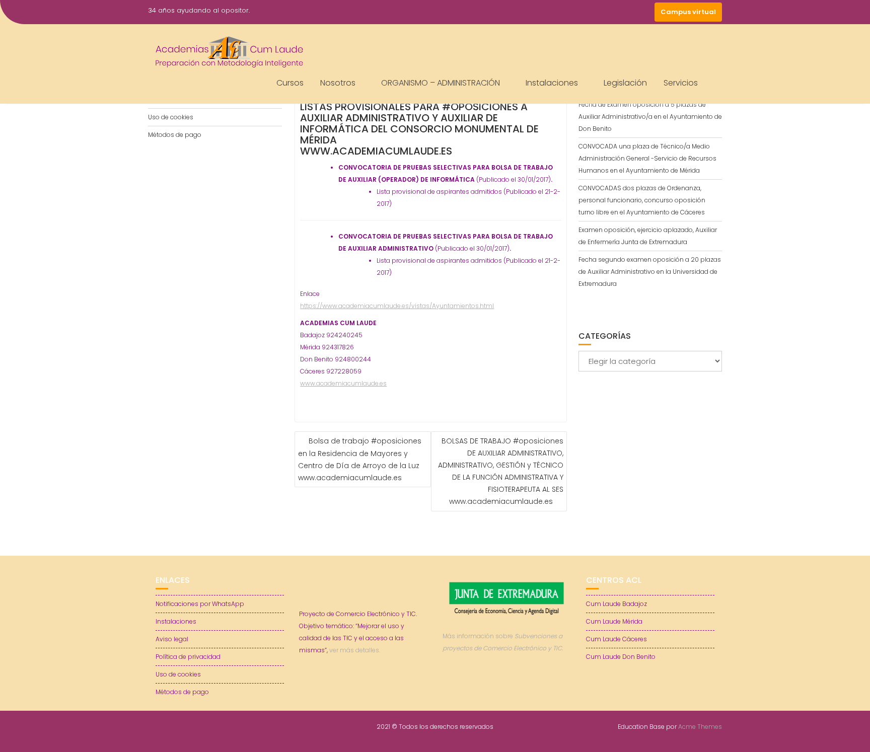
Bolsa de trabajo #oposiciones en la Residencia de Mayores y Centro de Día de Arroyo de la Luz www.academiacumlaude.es (359, 459)
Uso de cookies (170, 117)
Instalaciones (552, 83)
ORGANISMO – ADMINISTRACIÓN (440, 83)
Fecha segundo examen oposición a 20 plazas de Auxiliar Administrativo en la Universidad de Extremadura (649, 271)
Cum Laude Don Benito (621, 656)
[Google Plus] (644, 12)
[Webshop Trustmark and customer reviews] (507, 683)
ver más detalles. (354, 650)
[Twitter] (608, 12)
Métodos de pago (174, 134)
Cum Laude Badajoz (616, 603)
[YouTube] (626, 12)
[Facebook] (590, 12)
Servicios (681, 83)
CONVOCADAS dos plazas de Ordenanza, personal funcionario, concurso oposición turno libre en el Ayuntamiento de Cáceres (641, 200)
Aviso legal (172, 639)
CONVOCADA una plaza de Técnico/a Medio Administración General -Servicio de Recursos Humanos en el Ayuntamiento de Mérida (647, 158)
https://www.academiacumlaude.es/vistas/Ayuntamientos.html (397, 306)
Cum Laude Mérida (614, 621)
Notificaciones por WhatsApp (200, 603)
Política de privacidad (188, 656)
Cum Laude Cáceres (616, 639)
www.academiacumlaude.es (343, 383)
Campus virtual (688, 12)
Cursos (290, 83)
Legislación (625, 83)
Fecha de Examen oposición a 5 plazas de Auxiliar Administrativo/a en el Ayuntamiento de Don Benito (650, 116)
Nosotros (337, 83)
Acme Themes (700, 726)
